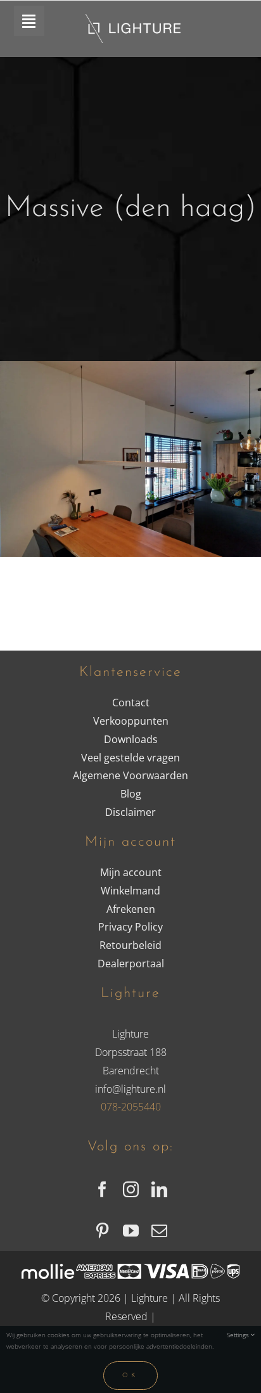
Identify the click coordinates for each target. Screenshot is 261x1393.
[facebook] (102, 1189)
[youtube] (131, 1230)
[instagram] (131, 1189)
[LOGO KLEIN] (133, 19)
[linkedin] (159, 1189)
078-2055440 (131, 1107)
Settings (239, 1334)
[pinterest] (102, 1230)
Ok (130, 1375)
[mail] (159, 1230)
